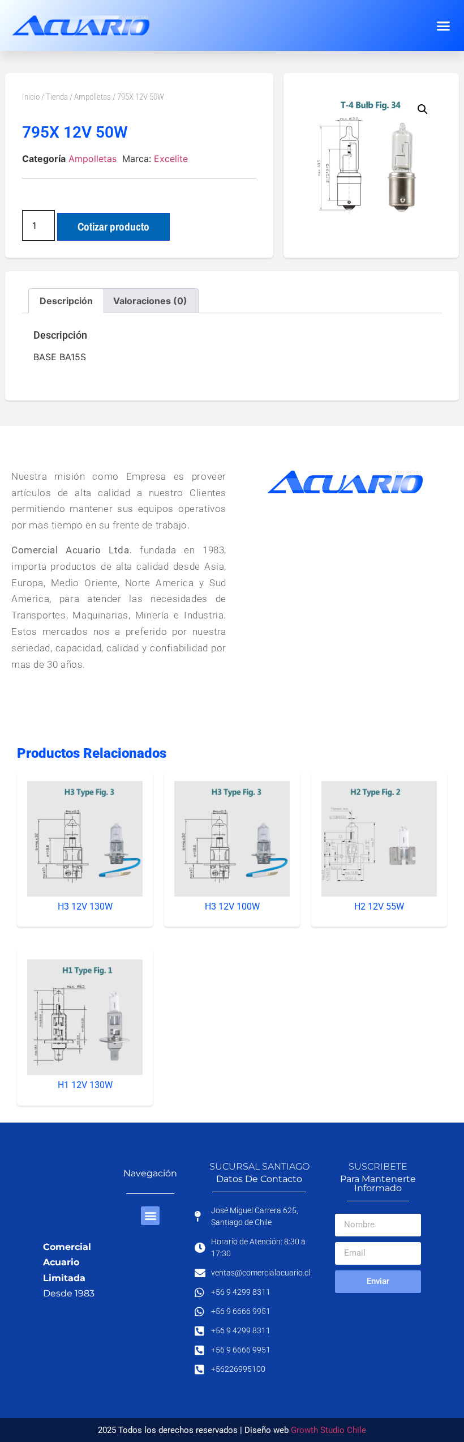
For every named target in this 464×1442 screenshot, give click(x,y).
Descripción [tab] (66, 300)
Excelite (171, 158)
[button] (443, 25)
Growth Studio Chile (328, 1430)
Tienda (57, 97)
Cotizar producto (113, 226)
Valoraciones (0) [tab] (150, 300)
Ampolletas (92, 97)
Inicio (31, 97)
